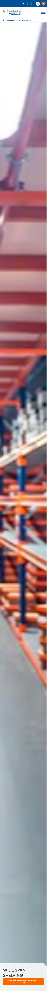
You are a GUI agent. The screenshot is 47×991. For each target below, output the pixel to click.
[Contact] (43, 4)
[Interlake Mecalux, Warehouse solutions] (12, 15)
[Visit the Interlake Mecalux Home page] (4, 20)
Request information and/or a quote (22, 982)
